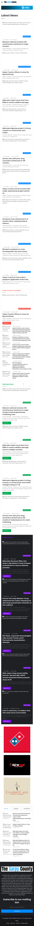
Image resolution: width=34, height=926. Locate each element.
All (23, 384)
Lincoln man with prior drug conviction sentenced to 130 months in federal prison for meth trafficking (16, 519)
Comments (27, 808)
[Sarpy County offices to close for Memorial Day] (7, 826)
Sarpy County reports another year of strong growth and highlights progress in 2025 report (21, 376)
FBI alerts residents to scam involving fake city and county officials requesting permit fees (21, 338)
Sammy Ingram (6, 70)
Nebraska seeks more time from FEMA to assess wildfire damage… (16, 101)
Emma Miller (6, 98)
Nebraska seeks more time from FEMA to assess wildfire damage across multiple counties (15, 447)
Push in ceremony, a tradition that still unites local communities (16, 711)
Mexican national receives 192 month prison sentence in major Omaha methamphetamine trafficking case (15, 411)
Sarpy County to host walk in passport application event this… (15, 278)
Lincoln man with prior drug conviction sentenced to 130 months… (13, 160)
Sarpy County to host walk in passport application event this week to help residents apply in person (21, 347)
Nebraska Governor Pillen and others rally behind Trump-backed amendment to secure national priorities (16, 564)
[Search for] (32, 2)
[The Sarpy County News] (10, 2)
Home (7, 923)
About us (12, 923)
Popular (16, 808)
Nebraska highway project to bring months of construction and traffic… (16, 130)
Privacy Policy (24, 923)
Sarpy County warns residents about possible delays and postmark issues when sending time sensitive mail (21, 356)
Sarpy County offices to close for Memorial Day (21, 825)
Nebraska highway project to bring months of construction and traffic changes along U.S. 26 (16, 482)
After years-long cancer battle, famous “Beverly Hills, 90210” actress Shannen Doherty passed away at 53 (16, 676)
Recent (6, 808)
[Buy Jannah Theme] (17, 7)
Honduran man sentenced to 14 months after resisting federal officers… (15, 221)
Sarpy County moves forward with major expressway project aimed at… (16, 191)
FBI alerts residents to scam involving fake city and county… (15, 250)
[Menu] (2, 2)
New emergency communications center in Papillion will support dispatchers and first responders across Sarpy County (21, 366)
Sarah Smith (6, 39)
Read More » (7, 323)
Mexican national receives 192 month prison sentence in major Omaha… (15, 44)
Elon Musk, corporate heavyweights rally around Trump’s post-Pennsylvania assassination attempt (16, 639)
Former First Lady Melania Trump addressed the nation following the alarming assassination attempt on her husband (17, 601)
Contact (18, 923)
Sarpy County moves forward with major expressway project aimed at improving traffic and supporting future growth (21, 330)
